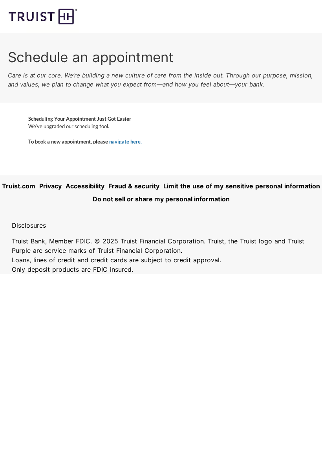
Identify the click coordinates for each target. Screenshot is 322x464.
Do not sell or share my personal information (161, 199)
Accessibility (85, 186)
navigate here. (125, 141)
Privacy (50, 186)
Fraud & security (133, 186)
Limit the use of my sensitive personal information (241, 186)
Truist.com (18, 186)
